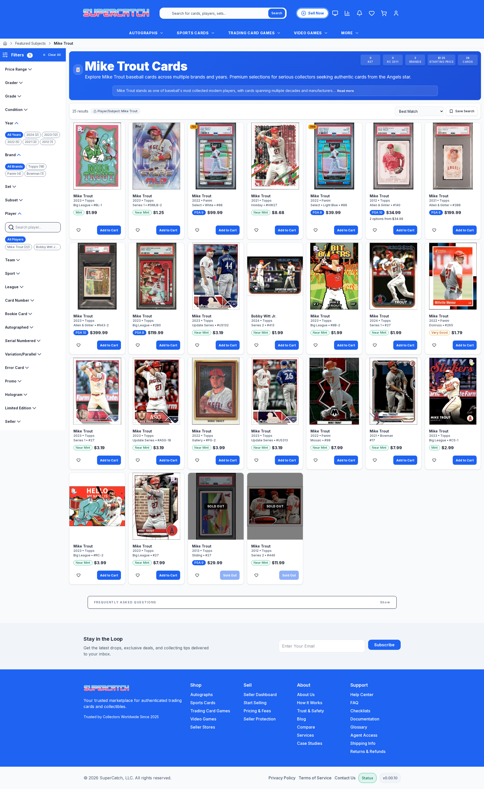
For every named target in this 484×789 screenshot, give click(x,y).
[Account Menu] (396, 13)
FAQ (354, 702)
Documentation (364, 718)
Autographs (201, 694)
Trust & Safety (310, 710)
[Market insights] (347, 13)
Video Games (203, 718)
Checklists (360, 710)
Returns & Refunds (367, 751)
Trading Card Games (210, 710)
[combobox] (223, 13)
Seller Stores (202, 727)
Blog (301, 718)
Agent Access (363, 735)
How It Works (309, 702)
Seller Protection (260, 718)
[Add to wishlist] (78, 230)
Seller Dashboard (260, 694)
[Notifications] (359, 13)
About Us (306, 694)
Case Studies (309, 743)
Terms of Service (315, 777)
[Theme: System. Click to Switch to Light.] (335, 13)
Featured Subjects (30, 43)
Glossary (358, 727)
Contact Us (345, 777)
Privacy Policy (282, 777)
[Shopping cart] (383, 13)
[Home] (5, 43)
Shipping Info (363, 743)
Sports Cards (202, 702)
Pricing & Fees (257, 710)
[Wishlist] (371, 13)
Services (305, 735)
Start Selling (255, 702)
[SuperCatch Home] (116, 13)
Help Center (361, 694)
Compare (306, 727)
